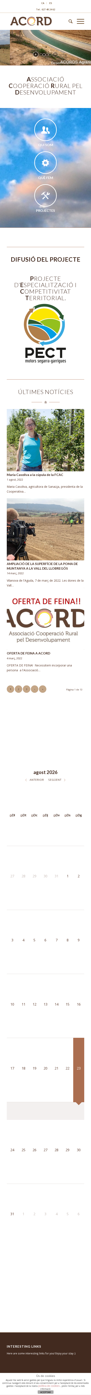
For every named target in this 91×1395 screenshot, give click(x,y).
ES (50, 3)
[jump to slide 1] (41, 54)
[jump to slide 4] (49, 54)
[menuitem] (43, 3)
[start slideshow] (36, 54)
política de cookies (49, 1385)
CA (42, 3)
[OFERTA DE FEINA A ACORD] (45, 619)
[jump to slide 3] (47, 54)
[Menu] (78, 21)
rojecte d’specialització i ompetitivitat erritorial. (45, 288)
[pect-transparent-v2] (46, 334)
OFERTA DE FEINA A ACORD (28, 653)
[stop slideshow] (55, 54)
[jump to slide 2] (44, 54)
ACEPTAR (45, 1392)
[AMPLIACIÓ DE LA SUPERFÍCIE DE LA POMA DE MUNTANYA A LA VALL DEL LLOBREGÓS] (45, 529)
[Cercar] (68, 21)
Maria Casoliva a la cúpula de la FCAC (35, 475)
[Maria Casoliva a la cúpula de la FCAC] (45, 440)
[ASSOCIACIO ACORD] (38, 21)
